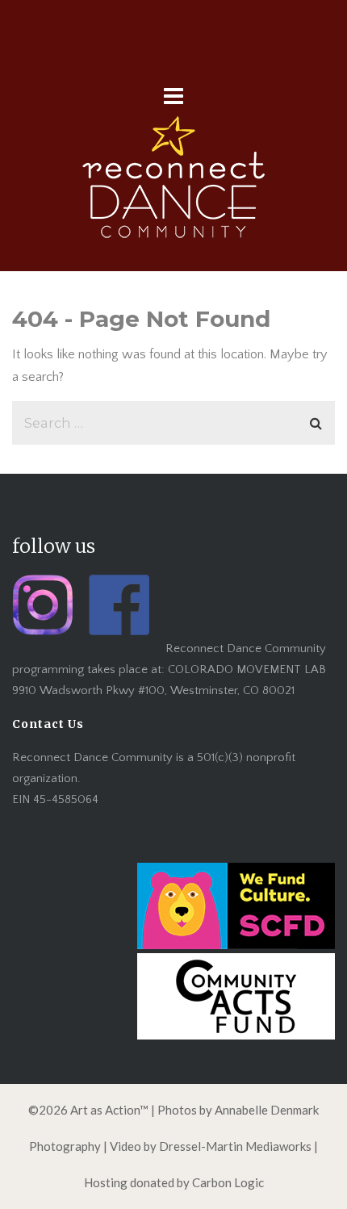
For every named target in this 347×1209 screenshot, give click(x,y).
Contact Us (48, 724)
